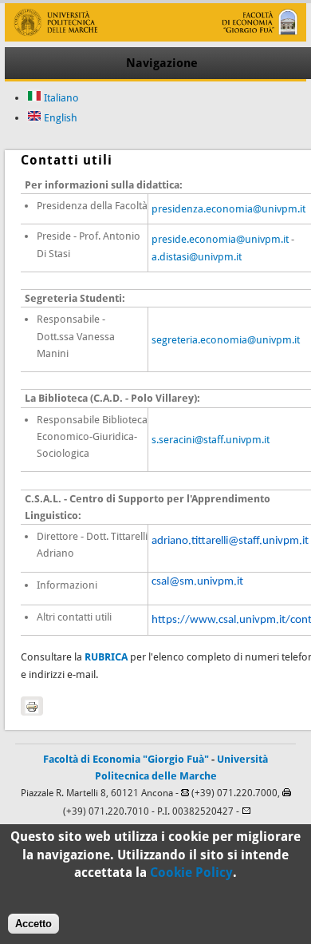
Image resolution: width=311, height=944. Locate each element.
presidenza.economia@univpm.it (228, 209)
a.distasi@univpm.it (197, 257)
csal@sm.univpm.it (197, 582)
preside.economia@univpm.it (220, 239)
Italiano (60, 98)
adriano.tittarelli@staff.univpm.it (230, 541)
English (59, 118)
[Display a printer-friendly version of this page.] (32, 706)
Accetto (33, 924)
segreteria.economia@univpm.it (226, 340)
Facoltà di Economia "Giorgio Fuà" (126, 759)
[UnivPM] (155, 38)
